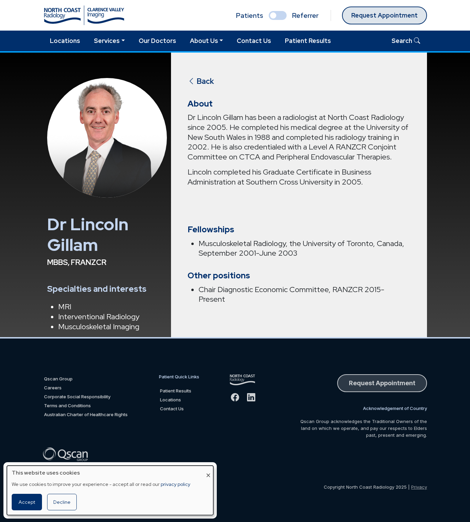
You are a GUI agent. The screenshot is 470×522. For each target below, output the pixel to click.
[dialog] (110, 490)
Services (107, 41)
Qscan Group (58, 378)
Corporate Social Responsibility (77, 396)
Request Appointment (384, 15)
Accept (27, 502)
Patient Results (308, 41)
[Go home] (246, 379)
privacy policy (175, 484)
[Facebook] (238, 397)
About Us (204, 41)
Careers (53, 387)
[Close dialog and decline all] (208, 470)
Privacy (419, 487)
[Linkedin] (254, 397)
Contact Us (254, 41)
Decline (62, 502)
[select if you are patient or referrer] (278, 15)
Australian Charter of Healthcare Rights (86, 414)
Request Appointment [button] (382, 383)
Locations (65, 41)
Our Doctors (157, 41)
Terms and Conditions (67, 405)
